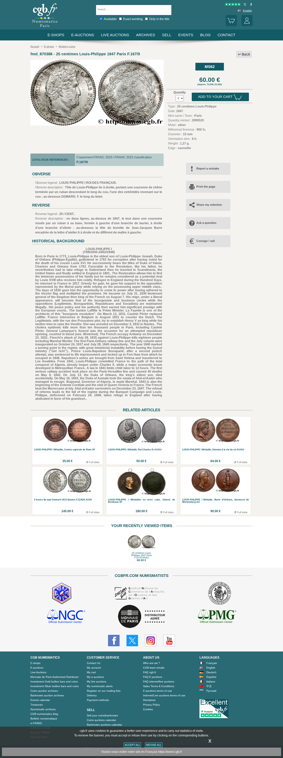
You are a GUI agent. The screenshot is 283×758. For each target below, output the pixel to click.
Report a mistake (207, 168)
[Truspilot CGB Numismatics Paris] (232, 4)
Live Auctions (38, 672)
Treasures (36, 704)
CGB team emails (153, 667)
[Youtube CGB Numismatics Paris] (169, 640)
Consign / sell (205, 241)
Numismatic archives (43, 709)
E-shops (56, 35)
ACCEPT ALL (132, 745)
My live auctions (96, 681)
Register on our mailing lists (104, 690)
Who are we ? (151, 663)
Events (185, 35)
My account (94, 667)
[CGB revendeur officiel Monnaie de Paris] (141, 617)
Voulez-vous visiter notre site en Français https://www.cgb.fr (141, 751)
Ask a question (206, 222)
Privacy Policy (151, 704)
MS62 (210, 67)
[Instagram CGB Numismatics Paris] (151, 640)
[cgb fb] (250, 4)
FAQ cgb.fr (149, 672)
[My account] (247, 25)
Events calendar (40, 700)
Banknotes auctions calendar (104, 724)
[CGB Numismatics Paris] (44, 27)
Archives (145, 35)
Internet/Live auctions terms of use (164, 695)
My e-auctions (95, 676)
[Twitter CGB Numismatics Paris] (132, 640)
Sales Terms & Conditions (158, 686)
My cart (91, 672)
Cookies (148, 709)
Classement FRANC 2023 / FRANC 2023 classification (114, 157)
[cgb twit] (244, 4)
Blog (205, 35)
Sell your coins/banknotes (102, 715)
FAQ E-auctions (152, 676)
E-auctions (82, 35)
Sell (166, 35)
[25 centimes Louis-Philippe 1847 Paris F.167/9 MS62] (97, 124)
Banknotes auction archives (47, 695)
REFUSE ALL (153, 745)
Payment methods (98, 700)
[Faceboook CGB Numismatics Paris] (114, 640)
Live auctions (115, 35)
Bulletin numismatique (43, 718)
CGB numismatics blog (44, 713)
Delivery (92, 695)
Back (246, 54)
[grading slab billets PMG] (217, 616)
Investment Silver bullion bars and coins (54, 686)
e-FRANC (36, 723)
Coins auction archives (44, 690)
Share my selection (209, 204)
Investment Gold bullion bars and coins (54, 681)
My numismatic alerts (100, 686)
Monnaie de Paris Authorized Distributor (54, 676)
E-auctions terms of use (157, 690)
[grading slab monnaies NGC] (66, 616)
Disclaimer (149, 700)
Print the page (205, 186)
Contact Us (93, 663)
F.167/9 (82, 162)
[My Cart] (231, 25)
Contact (226, 35)
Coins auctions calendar (101, 720)
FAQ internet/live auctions (158, 681)
